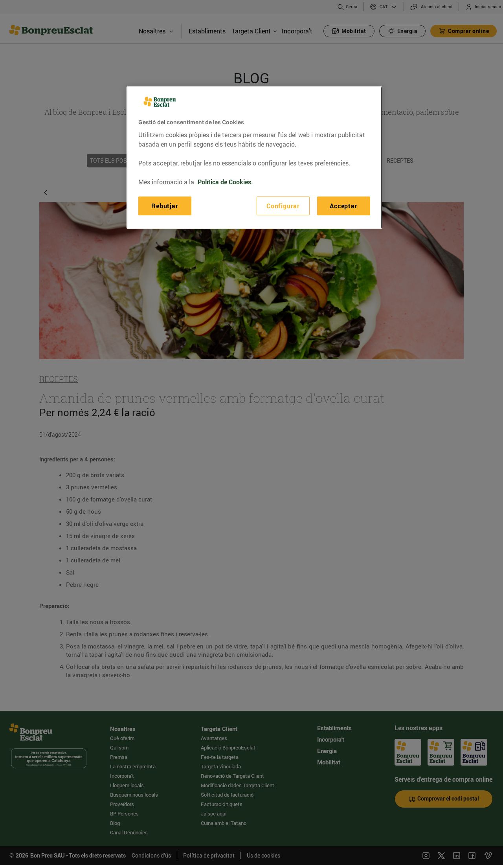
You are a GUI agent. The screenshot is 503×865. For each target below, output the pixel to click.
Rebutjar (164, 206)
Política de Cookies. (225, 182)
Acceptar (343, 206)
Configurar (283, 206)
